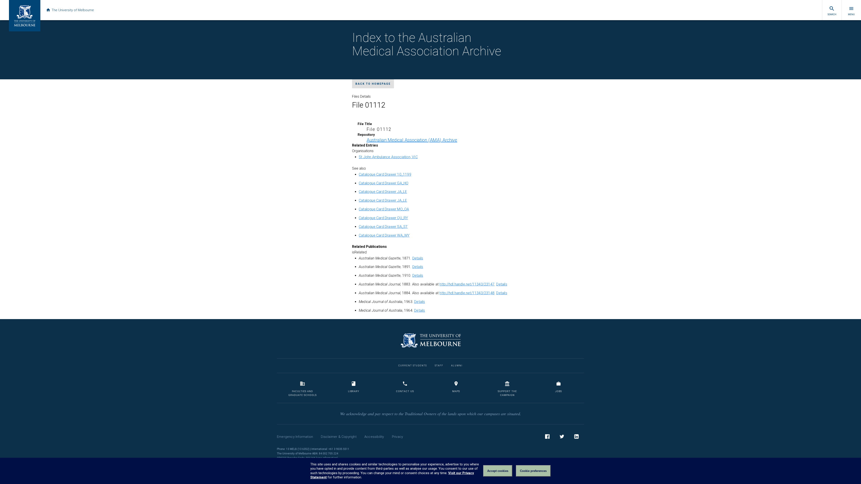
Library (353, 391)
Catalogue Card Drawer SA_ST (383, 227)
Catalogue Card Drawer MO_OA (384, 209)
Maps (456, 391)
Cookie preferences (533, 471)
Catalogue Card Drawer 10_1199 (385, 174)
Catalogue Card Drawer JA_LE (383, 192)
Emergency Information (295, 437)
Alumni (457, 365)
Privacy (397, 437)
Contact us (405, 391)
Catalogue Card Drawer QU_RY (383, 218)
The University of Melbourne (73, 10)
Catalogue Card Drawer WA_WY (384, 235)
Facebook (547, 436)
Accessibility (374, 437)
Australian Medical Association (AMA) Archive (412, 140)
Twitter (562, 436)
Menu (851, 14)
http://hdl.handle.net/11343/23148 (466, 293)
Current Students (412, 365)
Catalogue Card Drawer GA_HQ (383, 183)
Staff (439, 365)
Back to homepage (373, 83)
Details (417, 258)
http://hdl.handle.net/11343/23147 (466, 284)
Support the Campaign (507, 393)
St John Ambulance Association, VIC (388, 157)
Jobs (558, 391)
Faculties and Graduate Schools (302, 393)
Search (832, 14)
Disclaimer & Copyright (338, 437)
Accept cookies (497, 471)
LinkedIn (576, 436)
